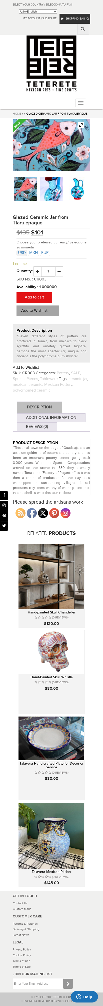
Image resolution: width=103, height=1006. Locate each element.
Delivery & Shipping (26, 929)
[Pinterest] (4, 516)
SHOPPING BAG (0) (76, 18)
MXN (33, 252)
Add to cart (34, 297)
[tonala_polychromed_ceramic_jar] (25, 189)
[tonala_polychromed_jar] (77, 189)
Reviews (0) (37, 426)
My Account (31, 18)
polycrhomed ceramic (31, 390)
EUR (45, 252)
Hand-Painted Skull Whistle (51, 677)
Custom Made (22, 909)
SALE (75, 373)
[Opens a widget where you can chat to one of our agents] (84, 997)
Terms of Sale (22, 966)
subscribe (49, 18)
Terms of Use (21, 961)
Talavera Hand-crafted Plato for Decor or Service (52, 765)
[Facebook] (4, 496)
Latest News (21, 935)
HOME (17, 113)
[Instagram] (4, 506)
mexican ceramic (27, 384)
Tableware (49, 379)
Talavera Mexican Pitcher (52, 872)
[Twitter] (4, 526)
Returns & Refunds (25, 923)
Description (39, 407)
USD (22, 252)
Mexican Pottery (58, 384)
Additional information (51, 417)
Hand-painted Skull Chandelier (52, 612)
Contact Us (20, 903)
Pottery (63, 373)
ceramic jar (77, 379)
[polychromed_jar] (51, 189)
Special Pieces (25, 379)
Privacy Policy (22, 949)
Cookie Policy (22, 955)
